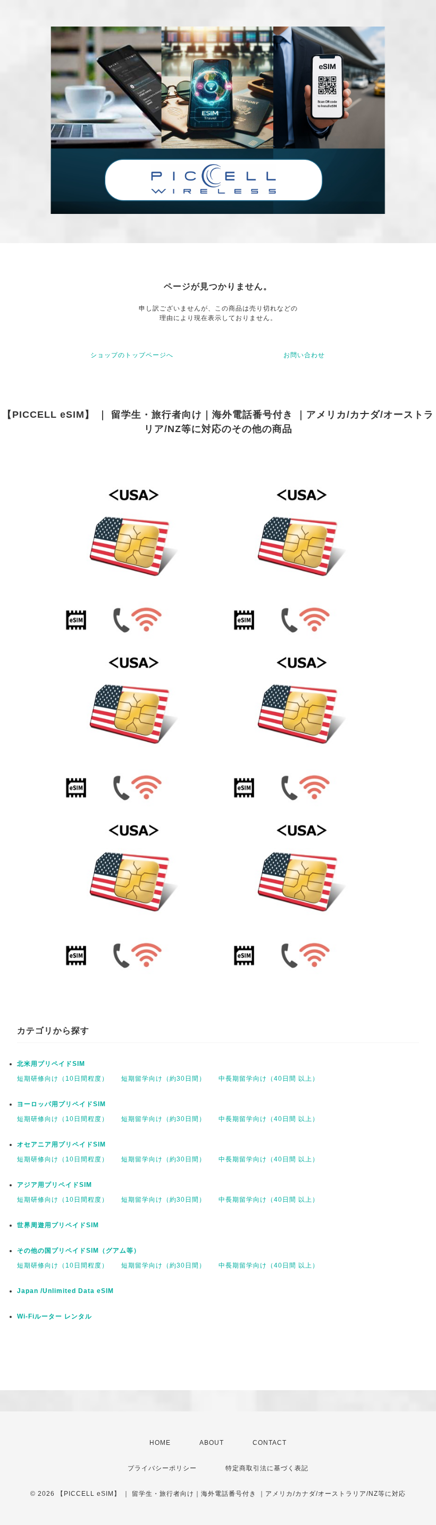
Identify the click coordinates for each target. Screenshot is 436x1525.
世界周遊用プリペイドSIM (58, 1225)
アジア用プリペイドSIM (54, 1184)
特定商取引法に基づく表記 (266, 1468)
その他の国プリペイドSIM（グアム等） (78, 1250)
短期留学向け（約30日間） (163, 1078)
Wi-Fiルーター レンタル (54, 1316)
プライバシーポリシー (162, 1468)
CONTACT (270, 1442)
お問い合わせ (304, 355)
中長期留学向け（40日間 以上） (269, 1078)
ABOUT (211, 1442)
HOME (160, 1442)
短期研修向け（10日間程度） (62, 1078)
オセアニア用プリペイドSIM (61, 1144)
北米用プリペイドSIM (51, 1063)
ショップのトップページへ (131, 355)
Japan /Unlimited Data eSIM (65, 1291)
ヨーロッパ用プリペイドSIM (61, 1104)
